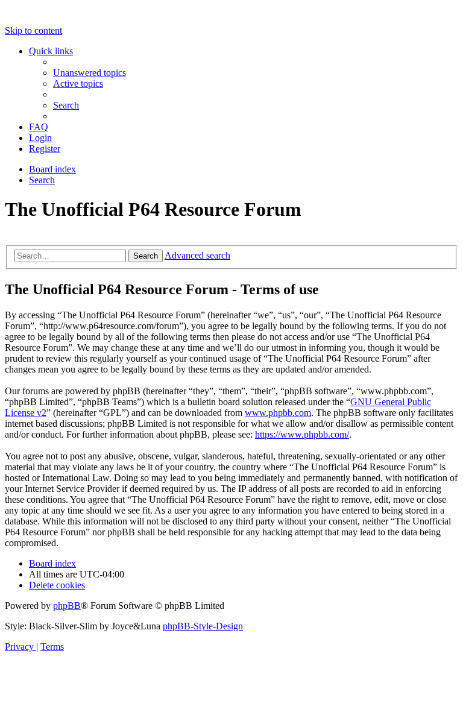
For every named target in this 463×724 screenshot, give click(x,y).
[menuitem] (89, 73)
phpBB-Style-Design (203, 626)
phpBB (67, 605)
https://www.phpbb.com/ (302, 434)
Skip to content (33, 30)
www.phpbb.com (278, 413)
